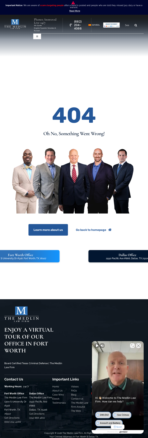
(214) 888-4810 (37, 417)
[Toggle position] (132, 345)
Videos (75, 386)
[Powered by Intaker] (123, 432)
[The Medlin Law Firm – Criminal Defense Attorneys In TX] (15, 20)
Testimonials (59, 402)
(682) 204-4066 (12, 422)
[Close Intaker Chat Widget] (138, 345)
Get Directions (12, 417)
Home (55, 386)
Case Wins (58, 394)
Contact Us (77, 398)
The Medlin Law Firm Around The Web (79, 406)
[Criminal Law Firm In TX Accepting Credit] (111, 23)
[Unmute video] (97, 345)
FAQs (74, 390)
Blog (73, 394)
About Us (57, 390)
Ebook (55, 398)
